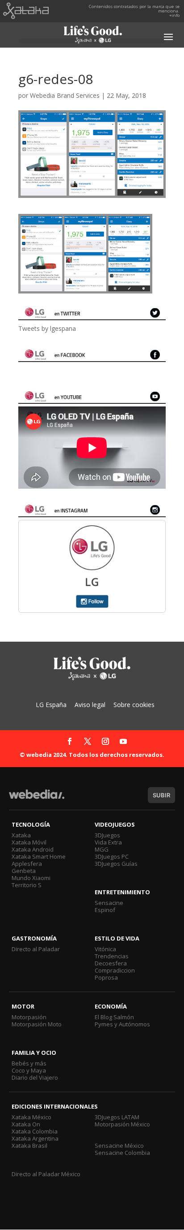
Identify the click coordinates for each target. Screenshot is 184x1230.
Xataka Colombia (35, 1131)
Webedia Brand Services (65, 95)
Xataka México (31, 1117)
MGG (102, 849)
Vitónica (105, 949)
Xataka (21, 835)
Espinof (105, 909)
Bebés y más (29, 1063)
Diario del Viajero (35, 1077)
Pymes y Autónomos (122, 1024)
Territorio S (27, 884)
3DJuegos (107, 835)
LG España (51, 704)
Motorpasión (29, 1017)
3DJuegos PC (112, 856)
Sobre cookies (134, 704)
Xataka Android (33, 849)
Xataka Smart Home (39, 856)
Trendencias (112, 956)
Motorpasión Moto (37, 1024)
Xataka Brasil (29, 1145)
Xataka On (26, 1124)
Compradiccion (115, 970)
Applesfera (27, 863)
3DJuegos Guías (116, 863)
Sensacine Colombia (122, 1152)
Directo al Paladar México (46, 1174)
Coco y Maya (29, 1070)
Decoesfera (111, 963)
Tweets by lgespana (47, 328)
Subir (161, 795)
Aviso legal (90, 704)
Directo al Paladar (36, 949)
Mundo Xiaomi (31, 877)
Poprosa (106, 977)
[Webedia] (36, 798)
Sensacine (109, 902)
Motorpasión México (122, 1124)
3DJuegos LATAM (117, 1117)
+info (174, 15)
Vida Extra (108, 842)
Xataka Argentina (35, 1138)
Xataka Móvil (29, 842)
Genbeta (24, 870)
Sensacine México (119, 1145)
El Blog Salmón (114, 1017)
